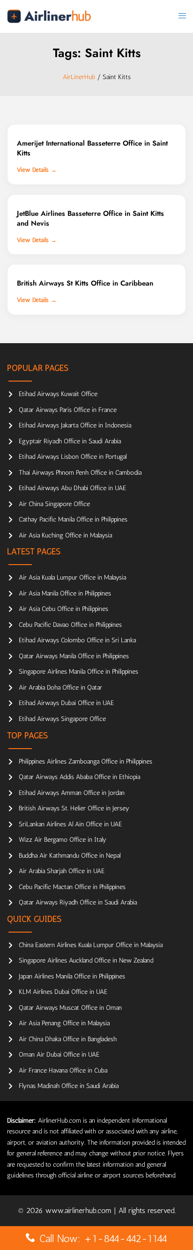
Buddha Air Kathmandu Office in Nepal (69, 856)
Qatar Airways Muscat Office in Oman (70, 1008)
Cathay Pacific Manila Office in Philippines (73, 519)
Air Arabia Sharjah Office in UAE (61, 871)
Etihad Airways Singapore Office (62, 719)
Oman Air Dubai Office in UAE (59, 1055)
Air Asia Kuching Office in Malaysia (65, 535)
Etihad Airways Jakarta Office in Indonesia (75, 425)
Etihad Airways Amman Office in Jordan (72, 793)
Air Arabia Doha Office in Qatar (60, 687)
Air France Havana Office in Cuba (63, 1070)
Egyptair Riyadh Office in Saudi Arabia (70, 441)
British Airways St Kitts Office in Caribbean (85, 283)
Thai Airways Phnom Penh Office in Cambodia (80, 473)
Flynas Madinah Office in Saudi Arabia (69, 1086)
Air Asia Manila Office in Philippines (65, 593)
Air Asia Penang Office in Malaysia (64, 1023)
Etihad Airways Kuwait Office (58, 394)
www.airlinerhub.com (79, 1210)
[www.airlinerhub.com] (49, 16)
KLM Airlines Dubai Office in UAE (63, 992)
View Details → (37, 169)
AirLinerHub (79, 77)
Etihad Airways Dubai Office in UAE (66, 703)
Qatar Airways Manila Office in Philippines (74, 656)
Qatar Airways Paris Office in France (68, 410)
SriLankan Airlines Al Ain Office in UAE (70, 824)
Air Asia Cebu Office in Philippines (63, 609)
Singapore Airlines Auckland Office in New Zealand (86, 960)
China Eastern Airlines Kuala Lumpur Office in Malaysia (91, 945)
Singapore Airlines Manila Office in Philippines (78, 672)
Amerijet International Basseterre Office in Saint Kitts (92, 148)
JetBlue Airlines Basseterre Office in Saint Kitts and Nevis (90, 218)
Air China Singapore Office (54, 504)
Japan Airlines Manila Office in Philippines (72, 976)
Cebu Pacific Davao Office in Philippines (70, 625)
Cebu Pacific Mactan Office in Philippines (72, 887)
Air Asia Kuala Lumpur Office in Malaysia (72, 577)
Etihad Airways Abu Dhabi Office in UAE (72, 488)
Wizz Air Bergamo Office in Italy (62, 840)
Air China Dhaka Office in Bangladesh (68, 1039)
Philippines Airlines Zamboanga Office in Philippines (85, 761)
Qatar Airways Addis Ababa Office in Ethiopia (79, 777)
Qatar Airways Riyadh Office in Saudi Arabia (78, 902)
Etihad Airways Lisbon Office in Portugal (72, 457)
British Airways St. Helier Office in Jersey (74, 808)
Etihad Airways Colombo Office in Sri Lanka (77, 640)
